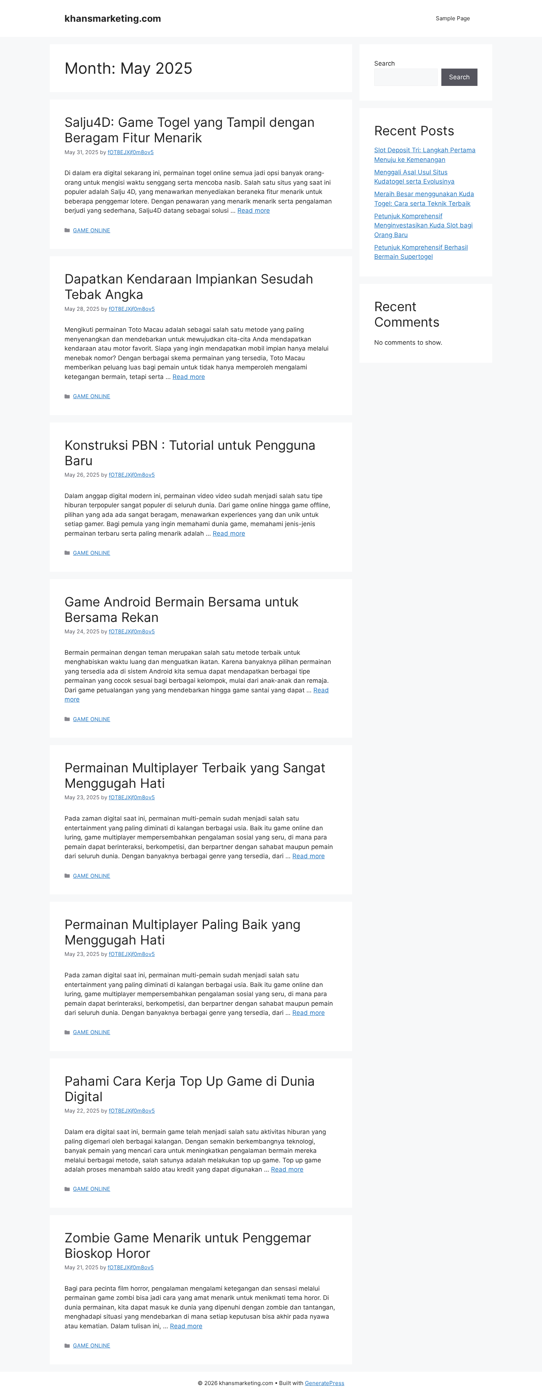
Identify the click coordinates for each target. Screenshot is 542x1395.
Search (384, 63)
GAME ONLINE (91, 230)
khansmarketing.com (113, 18)
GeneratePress (324, 1383)
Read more (253, 210)
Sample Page (453, 18)
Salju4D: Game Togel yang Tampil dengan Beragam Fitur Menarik (190, 129)
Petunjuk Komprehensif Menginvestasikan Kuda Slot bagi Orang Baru (423, 225)
